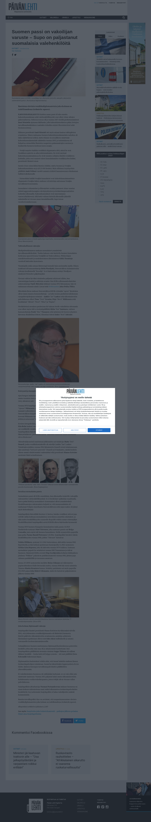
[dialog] (75, 411)
